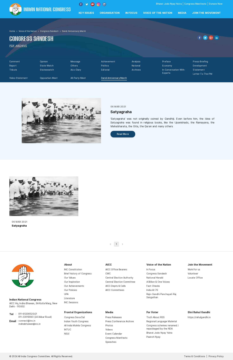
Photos (109, 325)
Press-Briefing (200, 61)
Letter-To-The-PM (202, 74)
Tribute (13, 70)
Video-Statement (18, 78)
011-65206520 (26, 314)
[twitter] (204, 37)
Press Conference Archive (119, 321)
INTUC (67, 329)
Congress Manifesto (195, 3)
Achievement (108, 61)
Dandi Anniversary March (114, 78)
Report (12, 65)
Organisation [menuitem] (110, 12)
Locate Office (195, 277)
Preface (166, 61)
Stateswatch (47, 70)
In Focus (150, 269)
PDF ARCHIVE (18, 45)
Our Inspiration (72, 282)
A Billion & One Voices (158, 282)
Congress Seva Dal (74, 317)
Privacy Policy (216, 356)
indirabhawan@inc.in (30, 324)
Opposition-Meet (49, 78)
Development (200, 65)
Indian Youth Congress (76, 321)
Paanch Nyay (153, 337)
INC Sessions (71, 302)
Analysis (136, 61)
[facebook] (199, 37)
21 (36, 314)
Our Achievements (74, 286)
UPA (66, 294)
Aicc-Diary (76, 70)
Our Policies (70, 290)
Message (75, 61)
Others (74, 65)
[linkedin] (216, 37)
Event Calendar (113, 333)
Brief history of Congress (78, 273)
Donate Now (215, 3)
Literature (69, 298)
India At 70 (152, 290)
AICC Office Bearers (116, 269)
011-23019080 (26, 317)
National (136, 65)
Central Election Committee (120, 282)
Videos (109, 329)
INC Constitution (73, 269)
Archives (136, 70)
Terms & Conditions (194, 356)
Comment (14, 61)
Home (12, 31)
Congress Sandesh (49, 31)
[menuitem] (86, 13)
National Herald (154, 277)
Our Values (70, 277)
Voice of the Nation (157, 12)
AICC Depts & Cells (115, 286)
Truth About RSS (155, 317)
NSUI (66, 333)
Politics (105, 65)
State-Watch (47, 65)
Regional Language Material (161, 321)
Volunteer (193, 273)
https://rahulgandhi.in (199, 317)
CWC (108, 273)
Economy (167, 65)
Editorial (105, 70)
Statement (198, 70)
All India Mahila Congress (77, 325)
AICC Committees (114, 290)
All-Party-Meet (78, 78)
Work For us (194, 269)
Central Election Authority (119, 277)
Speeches (110, 342)
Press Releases (113, 317)
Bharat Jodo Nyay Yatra (168, 3)
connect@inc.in (27, 320)
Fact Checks (153, 286)
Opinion (44, 61)
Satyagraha (19, 225)
